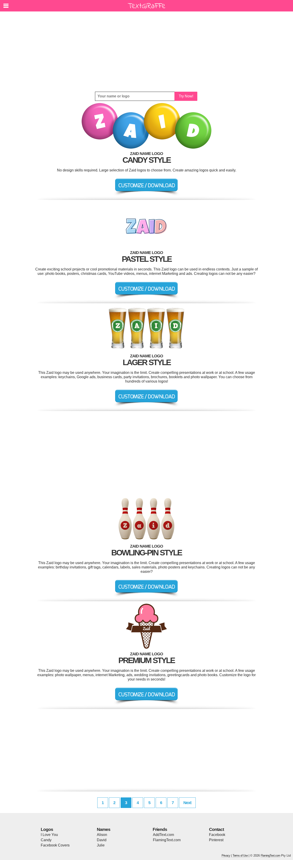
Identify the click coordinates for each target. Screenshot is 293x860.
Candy (46, 840)
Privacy (226, 855)
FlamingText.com (167, 840)
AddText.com (163, 835)
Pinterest (216, 840)
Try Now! (186, 96)
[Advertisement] (146, 51)
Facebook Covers (55, 845)
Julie (101, 845)
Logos (47, 829)
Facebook (217, 835)
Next (187, 802)
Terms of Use (240, 855)
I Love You (49, 835)
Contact (216, 829)
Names (103, 829)
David (101, 840)
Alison (102, 835)
